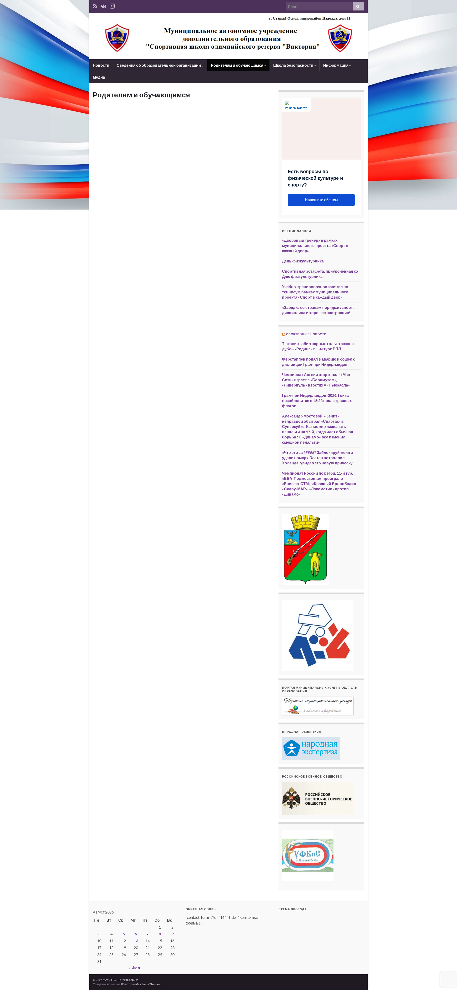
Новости (101, 65)
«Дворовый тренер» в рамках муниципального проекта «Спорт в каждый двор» (315, 245)
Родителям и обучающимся (237, 65)
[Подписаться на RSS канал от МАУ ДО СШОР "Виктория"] (95, 5)
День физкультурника (303, 261)
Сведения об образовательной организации (159, 65)
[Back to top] (446, 979)
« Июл (134, 967)
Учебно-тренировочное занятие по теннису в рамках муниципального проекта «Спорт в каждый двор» (315, 291)
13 (136, 940)
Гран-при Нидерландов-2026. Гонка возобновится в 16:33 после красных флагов (317, 400)
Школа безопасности (293, 65)
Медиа (99, 77)
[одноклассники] (112, 5)
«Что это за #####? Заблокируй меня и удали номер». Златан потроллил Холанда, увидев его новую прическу (317, 457)
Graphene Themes (148, 984)
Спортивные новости (306, 334)
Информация (336, 65)
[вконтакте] (103, 5)
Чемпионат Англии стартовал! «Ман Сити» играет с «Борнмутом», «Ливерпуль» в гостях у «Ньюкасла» (316, 379)
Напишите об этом (321, 200)
